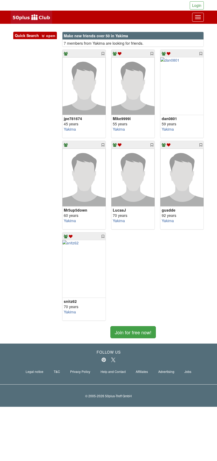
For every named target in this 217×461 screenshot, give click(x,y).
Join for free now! (133, 332)
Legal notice (34, 371)
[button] (48, 36)
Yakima (70, 129)
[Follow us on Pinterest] (103, 360)
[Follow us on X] (113, 360)
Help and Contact (113, 371)
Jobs (187, 371)
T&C (57, 371)
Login (196, 5)
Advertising (166, 371)
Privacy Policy (80, 371)
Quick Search (35, 35)
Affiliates (142, 371)
